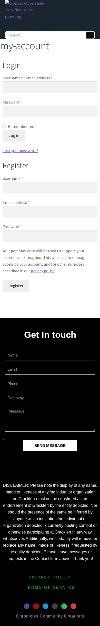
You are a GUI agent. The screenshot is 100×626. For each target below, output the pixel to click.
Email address (24, 202)
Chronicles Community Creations (50, 616)
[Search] (90, 35)
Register (15, 285)
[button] (50, 24)
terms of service (50, 587)
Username (20, 178)
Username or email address (35, 77)
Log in (13, 135)
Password (20, 102)
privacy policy (42, 270)
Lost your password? (20, 150)
